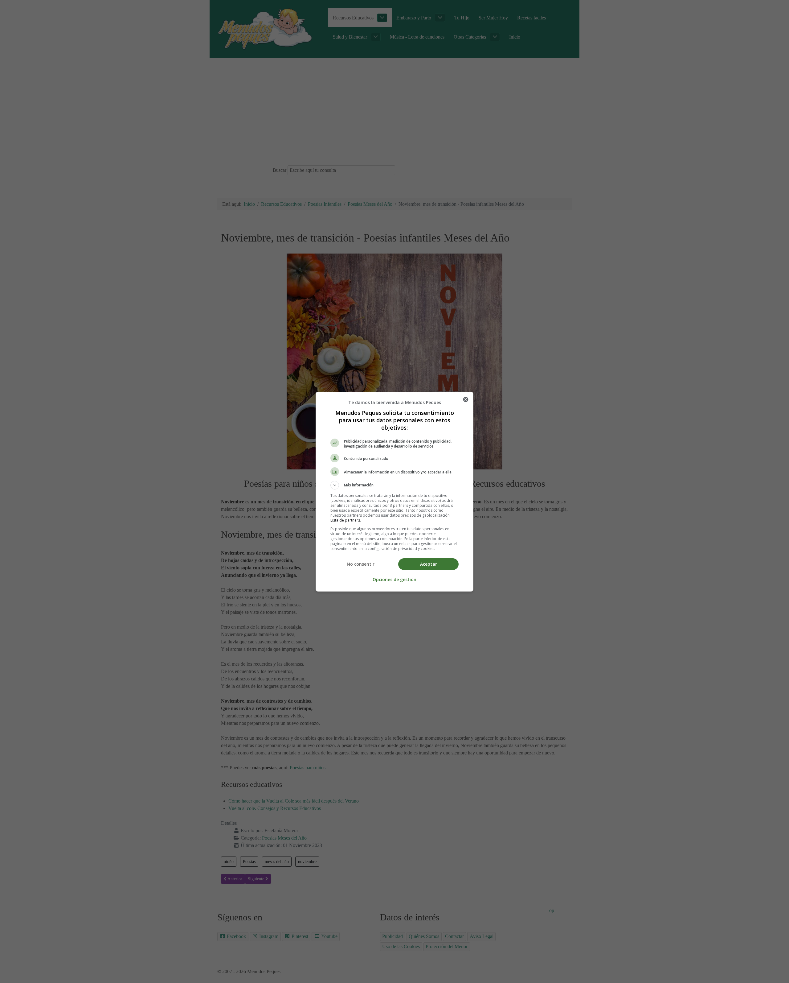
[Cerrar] (466, 399)
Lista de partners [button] (345, 520)
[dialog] (394, 492)
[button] (394, 485)
